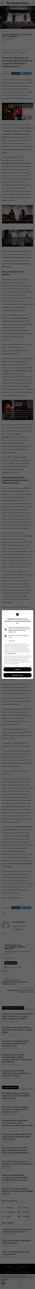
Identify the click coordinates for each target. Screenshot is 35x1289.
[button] (17, 640)
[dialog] (17, 644)
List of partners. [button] (11, 653)
